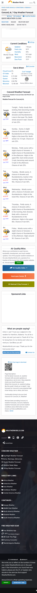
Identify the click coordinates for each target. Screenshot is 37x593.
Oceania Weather (9, 514)
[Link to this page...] (22, 437)
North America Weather (11, 511)
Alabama (27, 7)
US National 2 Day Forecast (18, 284)
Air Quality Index (19, 268)
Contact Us (30, 352)
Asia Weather (8, 487)
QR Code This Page (9, 537)
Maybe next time (19, 582)
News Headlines (8, 25)
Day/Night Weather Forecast (13, 456)
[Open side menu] (2, 2)
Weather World (18, 2)
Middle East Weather (10, 508)
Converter (31, 66)
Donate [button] (19, 262)
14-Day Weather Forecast (11, 468)
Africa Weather (8, 480)
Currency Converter (10, 540)
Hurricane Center (18, 276)
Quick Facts (21, 25)
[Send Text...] (13, 437)
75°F (12, 534)
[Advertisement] (18, 33)
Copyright (14, 560)
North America (10, 7)
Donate (6, 582)
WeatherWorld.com (14, 431)
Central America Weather (12, 493)
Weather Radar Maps (10, 465)
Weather (5, 22)
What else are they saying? (11, 352)
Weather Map (23, 22)
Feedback (18, 16)
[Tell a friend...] (9, 437)
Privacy (24, 560)
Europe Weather (8, 505)
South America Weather (11, 518)
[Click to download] (8, 367)
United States (20, 7)
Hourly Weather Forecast (12, 462)
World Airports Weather (11, 543)
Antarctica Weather (10, 484)
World (3, 7)
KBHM (11, 411)
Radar (13, 22)
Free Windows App (9, 530)
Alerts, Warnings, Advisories (12, 459)
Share (10, 16)
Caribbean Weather (9, 490)
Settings (31, 42)
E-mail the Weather (29, 16)
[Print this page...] (18, 437)
